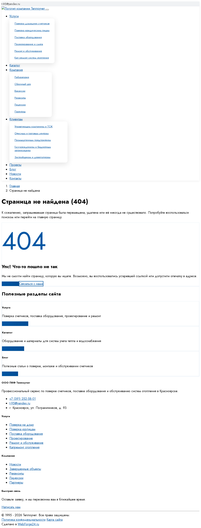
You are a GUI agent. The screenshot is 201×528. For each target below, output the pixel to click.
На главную (10, 283)
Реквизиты (20, 98)
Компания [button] (16, 70)
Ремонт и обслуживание (28, 51)
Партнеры (16, 482)
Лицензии (20, 105)
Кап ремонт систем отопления (32, 58)
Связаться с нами (31, 283)
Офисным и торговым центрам (32, 133)
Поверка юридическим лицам (32, 30)
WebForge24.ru (28, 524)
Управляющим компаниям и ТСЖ (34, 126)
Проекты (15, 165)
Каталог (14, 65)
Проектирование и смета (29, 44)
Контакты (15, 178)
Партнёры (20, 111)
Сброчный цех (23, 84)
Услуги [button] (14, 16)
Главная (14, 186)
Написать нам (11, 507)
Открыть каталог (13, 348)
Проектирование (21, 438)
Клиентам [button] (16, 119)
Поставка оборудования (28, 37)
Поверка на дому (21, 424)
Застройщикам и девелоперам (32, 157)
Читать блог (10, 374)
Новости (15, 174)
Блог (12, 169)
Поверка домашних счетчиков (32, 23)
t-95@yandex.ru (11, 4)
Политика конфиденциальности (24, 519)
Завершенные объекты (25, 469)
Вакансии (20, 91)
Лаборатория (22, 77)
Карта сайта (55, 519)
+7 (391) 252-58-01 (22, 398)
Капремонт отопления (24, 447)
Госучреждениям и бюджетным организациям (33, 148)
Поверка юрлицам (22, 429)
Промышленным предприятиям (33, 140)
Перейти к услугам (15, 323)
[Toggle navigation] (47, 9)
